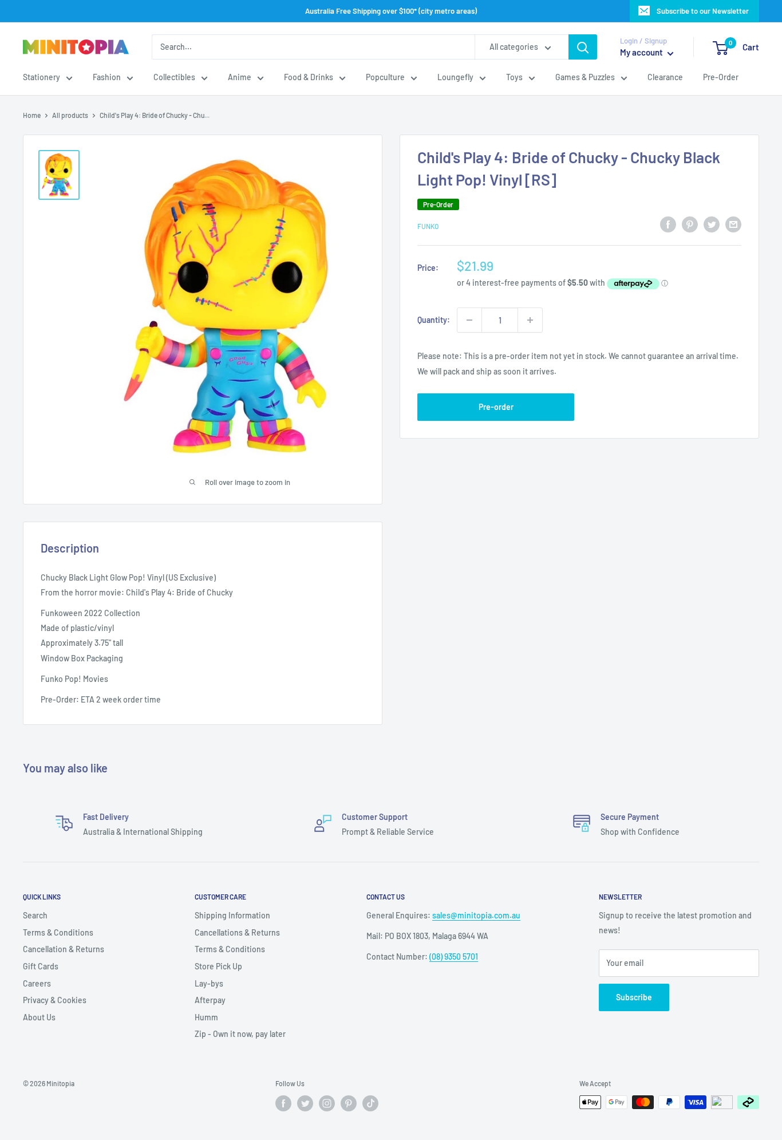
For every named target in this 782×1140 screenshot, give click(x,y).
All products (70, 115)
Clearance (665, 77)
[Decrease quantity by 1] (469, 320)
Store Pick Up (218, 966)
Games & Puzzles (585, 77)
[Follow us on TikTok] (370, 1103)
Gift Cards (40, 966)
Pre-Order (720, 77)
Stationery (41, 77)
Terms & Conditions (58, 932)
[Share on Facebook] (668, 224)
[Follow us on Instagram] (327, 1103)
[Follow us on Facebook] (283, 1103)
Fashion (107, 77)
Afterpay (210, 1000)
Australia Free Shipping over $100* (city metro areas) (391, 10)
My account (642, 53)
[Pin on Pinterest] (690, 224)
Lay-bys (209, 983)
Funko (428, 226)
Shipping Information (232, 915)
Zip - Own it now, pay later (240, 1034)
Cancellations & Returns (237, 932)
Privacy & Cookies (54, 1000)
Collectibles (174, 77)
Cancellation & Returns (63, 949)
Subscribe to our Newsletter (703, 10)
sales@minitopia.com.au (476, 915)
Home (32, 115)
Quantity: (433, 320)
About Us (39, 1017)
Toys (514, 77)
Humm (206, 1017)
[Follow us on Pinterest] (349, 1103)
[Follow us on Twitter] (305, 1103)
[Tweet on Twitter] (712, 224)
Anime (239, 77)
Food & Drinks (308, 77)
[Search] (582, 47)
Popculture (385, 77)
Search (35, 915)
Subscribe (634, 997)
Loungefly (455, 77)
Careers (37, 983)
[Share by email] (733, 224)
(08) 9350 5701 (453, 956)
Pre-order (496, 407)
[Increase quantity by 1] (530, 320)
